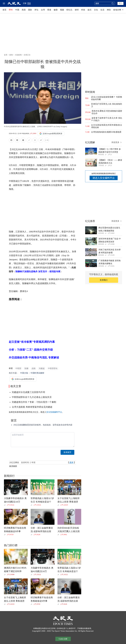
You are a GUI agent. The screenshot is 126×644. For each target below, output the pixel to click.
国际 (30, 10)
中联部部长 (53, 368)
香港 (49, 10)
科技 (83, 10)
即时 (11, 10)
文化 (96, 10)
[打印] (34, 140)
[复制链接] (29, 140)
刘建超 (42, 368)
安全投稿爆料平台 (54, 412)
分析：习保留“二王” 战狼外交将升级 (31, 349)
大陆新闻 (18, 55)
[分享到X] (23, 140)
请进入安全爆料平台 (104, 178)
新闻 (11, 55)
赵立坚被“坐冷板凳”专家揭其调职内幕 (32, 341)
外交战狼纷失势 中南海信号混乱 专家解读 (34, 357)
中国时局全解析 (37, 373)
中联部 (18, 368)
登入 (120, 3)
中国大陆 (24, 373)
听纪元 (69, 10)
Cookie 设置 (63, 639)
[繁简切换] (46, 140)
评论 (36, 10)
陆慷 (26, 368)
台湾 (43, 10)
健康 (56, 10)
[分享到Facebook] (11, 140)
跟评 (71, 462)
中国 (17, 10)
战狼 (34, 368)
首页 (4, 10)
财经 (77, 10)
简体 (29, 3)
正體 (24, 3)
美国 (24, 10)
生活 (102, 10)
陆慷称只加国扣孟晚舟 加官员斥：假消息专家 (38, 271)
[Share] (5, 505)
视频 (62, 10)
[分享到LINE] (17, 140)
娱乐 (90, 10)
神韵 (109, 10)
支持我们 (104, 280)
